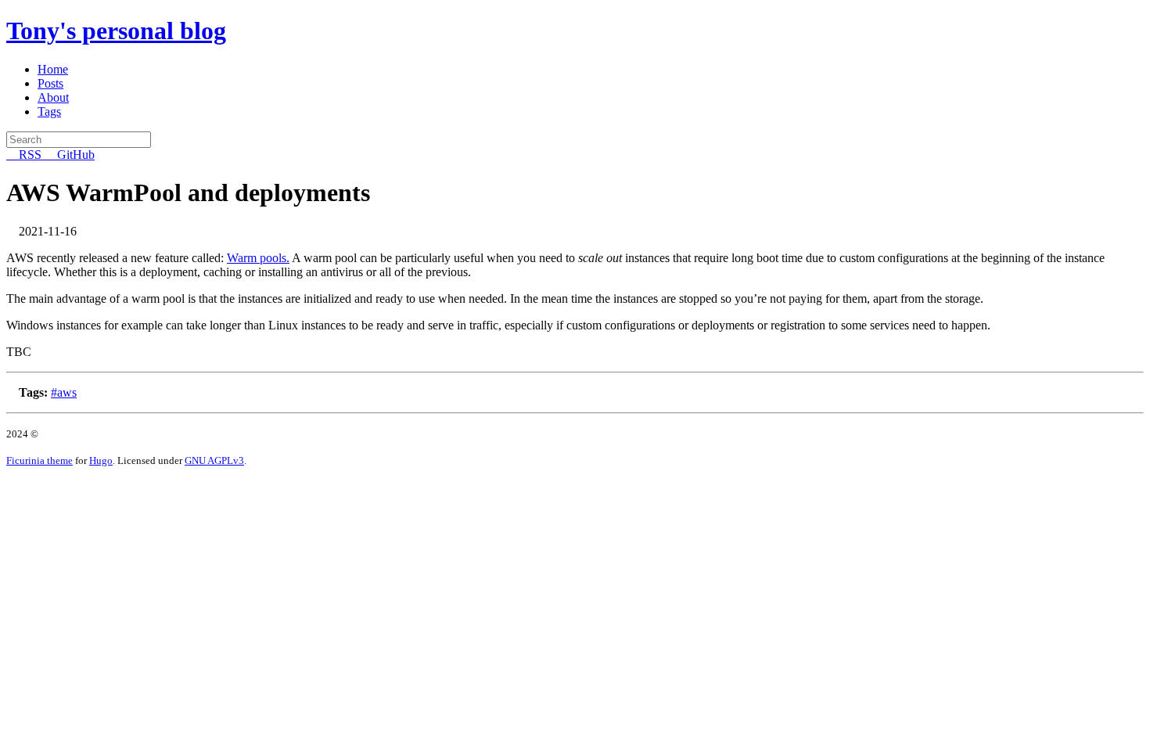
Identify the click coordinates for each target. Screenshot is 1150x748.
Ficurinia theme (39, 460)
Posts (50, 83)
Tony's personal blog (116, 30)
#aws (64, 392)
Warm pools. (258, 257)
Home (53, 69)
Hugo (101, 460)
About (53, 97)
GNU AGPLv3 (214, 460)
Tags (49, 111)
